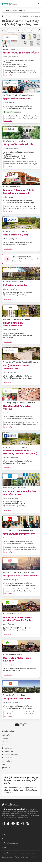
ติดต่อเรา (4, 847)
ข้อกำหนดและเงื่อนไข (7, 857)
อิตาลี (4, 745)
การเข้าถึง (31, 857)
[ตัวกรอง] (38, 31)
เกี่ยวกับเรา (5, 839)
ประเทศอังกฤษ (7, 748)
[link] (29, 725)
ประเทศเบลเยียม (7, 758)
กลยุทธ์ (30, 31)
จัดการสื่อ (21, 31)
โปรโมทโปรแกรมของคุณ (10, 843)
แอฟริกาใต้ (5, 738)
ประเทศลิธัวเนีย (7, 751)
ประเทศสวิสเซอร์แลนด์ (10, 754)
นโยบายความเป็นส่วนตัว (21, 857)
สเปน (3, 764)
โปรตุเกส (5, 741)
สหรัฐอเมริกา (6, 735)
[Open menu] (38, 3)
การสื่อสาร (11, 31)
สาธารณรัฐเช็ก (7, 761)
